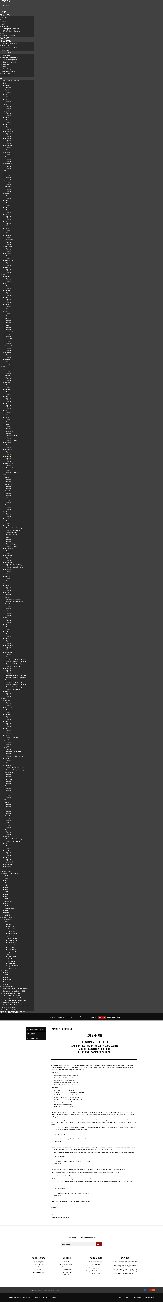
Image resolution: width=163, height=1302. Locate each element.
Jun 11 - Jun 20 (12, 938)
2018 (6, 890)
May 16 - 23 (11, 929)
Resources (5, 78)
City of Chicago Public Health (12, 993)
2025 (6, 903)
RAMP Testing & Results (10, 873)
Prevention (5, 50)
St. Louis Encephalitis (9, 62)
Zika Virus (38, 1269)
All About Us (67, 1262)
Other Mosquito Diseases (11, 69)
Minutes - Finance (11, 535)
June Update (12, 961)
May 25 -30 (11, 931)
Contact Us (6, 38)
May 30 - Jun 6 (12, 933)
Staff (3, 24)
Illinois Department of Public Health (14, 998)
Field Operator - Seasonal (11, 29)
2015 (6, 896)
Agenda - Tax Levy (12, 468)
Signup (99, 1244)
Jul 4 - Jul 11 (11, 945)
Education (5, 52)
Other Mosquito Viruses (38, 1272)
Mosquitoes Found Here (9, 71)
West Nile (6, 64)
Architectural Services (10, 1009)
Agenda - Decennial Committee (16, 659)
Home (3, 12)
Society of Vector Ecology (11, 1002)
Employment (6, 26)
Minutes (8, 88)
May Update (11, 959)
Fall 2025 (7, 915)
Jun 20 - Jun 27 (12, 940)
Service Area (5, 22)
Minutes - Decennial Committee (16, 661)
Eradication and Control (9, 48)
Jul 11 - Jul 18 (12, 947)
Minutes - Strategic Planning (15, 770)
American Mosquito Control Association (15, 989)
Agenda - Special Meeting (14, 528)
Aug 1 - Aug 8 (12, 952)
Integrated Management (9, 43)
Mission (4, 17)
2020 (6, 885)
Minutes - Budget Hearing (14, 666)
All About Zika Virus (67, 1267)
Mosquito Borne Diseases (10, 57)
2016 (6, 894)
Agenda (8, 106)
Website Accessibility (8, 36)
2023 (6, 878)
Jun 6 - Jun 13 (12, 936)
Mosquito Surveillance (12, 1012)
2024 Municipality (10, 908)
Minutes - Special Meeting (14, 530)
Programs (5, 40)
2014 (6, 899)
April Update (12, 956)
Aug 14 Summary (13, 966)
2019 (6, 887)
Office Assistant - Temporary (12, 31)
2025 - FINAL (9, 979)
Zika (4, 67)
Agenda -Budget (11, 544)
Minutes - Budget (11, 440)
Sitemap (139, 1297)
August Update (12, 968)
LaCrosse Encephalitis (10, 60)
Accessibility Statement (67, 1275)
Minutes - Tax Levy (12, 472)
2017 (6, 892)
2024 (6, 876)
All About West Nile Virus (67, 1264)
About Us (5, 14)
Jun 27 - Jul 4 (12, 943)
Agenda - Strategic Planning (15, 767)
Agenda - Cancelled (12, 737)
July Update (11, 963)
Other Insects (6, 73)
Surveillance (5, 45)
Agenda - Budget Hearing (14, 664)
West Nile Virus (38, 1267)
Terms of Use (67, 1269)
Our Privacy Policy (67, 1272)
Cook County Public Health (11, 996)
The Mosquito (6, 55)
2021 (6, 883)
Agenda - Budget (11, 436)
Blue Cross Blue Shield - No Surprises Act (16, 1005)
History (4, 19)
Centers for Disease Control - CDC (14, 991)
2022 (6, 880)
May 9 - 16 (11, 926)
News (3, 33)
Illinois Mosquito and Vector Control (14, 1000)
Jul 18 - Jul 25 (12, 950)
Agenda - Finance (11, 532)
